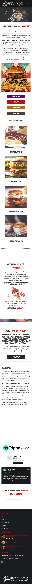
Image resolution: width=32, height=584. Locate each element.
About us (5, 519)
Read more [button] (6, 482)
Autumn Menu (9, 541)
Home (4, 516)
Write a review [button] (18, 463)
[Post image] (3, 536)
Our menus (6, 522)
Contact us (5, 528)
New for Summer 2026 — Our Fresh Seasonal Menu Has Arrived (17, 536)
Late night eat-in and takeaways (14, 546)
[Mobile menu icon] (29, 3)
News (4, 525)
